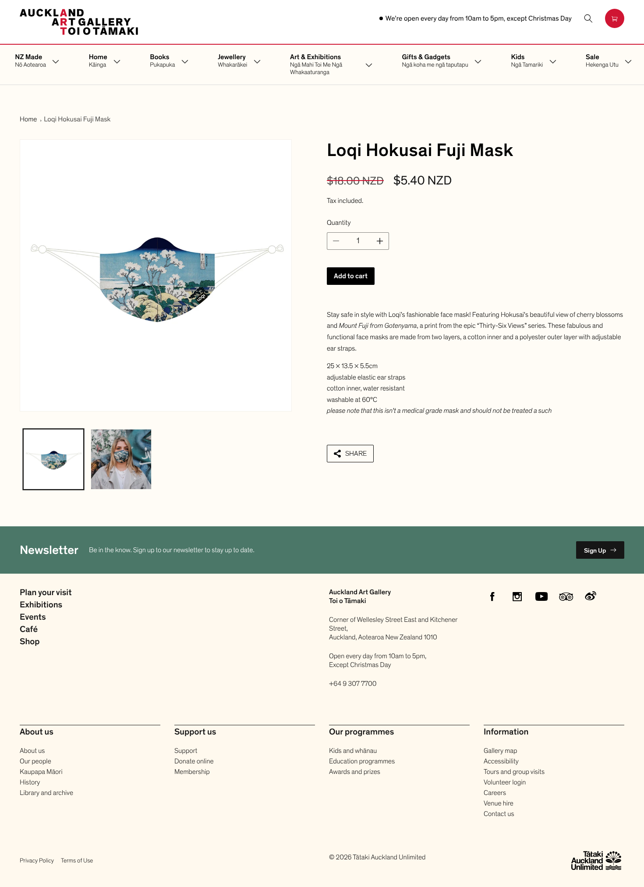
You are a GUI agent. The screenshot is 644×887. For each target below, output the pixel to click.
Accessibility (501, 761)
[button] (588, 18)
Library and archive (46, 793)
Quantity (338, 222)
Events (33, 617)
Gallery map (500, 751)
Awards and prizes (354, 772)
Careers (495, 793)
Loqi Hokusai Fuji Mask (77, 119)
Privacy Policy (37, 860)
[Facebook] (492, 596)
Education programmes (362, 761)
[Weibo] (590, 596)
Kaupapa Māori (41, 772)
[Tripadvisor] (566, 596)
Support (185, 751)
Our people (35, 761)
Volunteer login (505, 782)
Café (29, 629)
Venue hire (498, 803)
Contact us (499, 814)
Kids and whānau (353, 751)
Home (28, 119)
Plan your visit (45, 593)
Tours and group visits (514, 772)
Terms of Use (77, 860)
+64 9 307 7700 (353, 683)
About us (32, 751)
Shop (30, 642)
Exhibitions (41, 605)
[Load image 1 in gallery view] (53, 459)
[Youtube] (541, 596)
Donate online (194, 761)
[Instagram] (517, 596)
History (30, 782)
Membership (192, 772)
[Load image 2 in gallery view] (121, 459)
